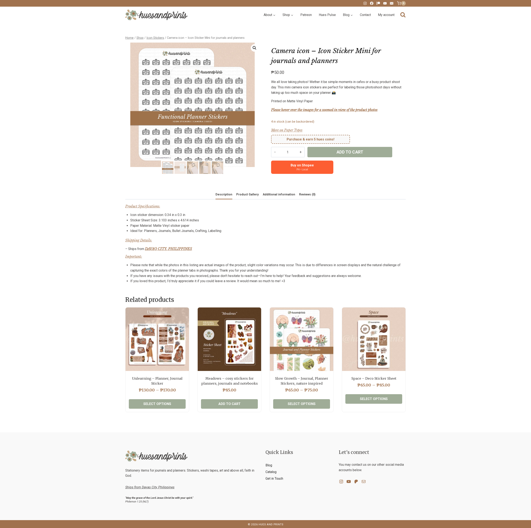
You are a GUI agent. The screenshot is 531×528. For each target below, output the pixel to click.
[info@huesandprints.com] (391, 3)
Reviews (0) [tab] (307, 194)
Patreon (306, 15)
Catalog (271, 472)
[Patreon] (378, 3)
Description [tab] (224, 194)
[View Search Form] (403, 15)
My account (386, 15)
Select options (157, 404)
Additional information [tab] (279, 194)
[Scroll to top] (521, 511)
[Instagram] (365, 3)
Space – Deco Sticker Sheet (373, 378)
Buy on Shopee (302, 167)
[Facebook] (371, 3)
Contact (365, 15)
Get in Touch (274, 478)
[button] (254, 48)
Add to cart (349, 152)
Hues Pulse (327, 15)
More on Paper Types (286, 130)
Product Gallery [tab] (247, 194)
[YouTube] (385, 3)
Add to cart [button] (229, 404)
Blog (269, 465)
